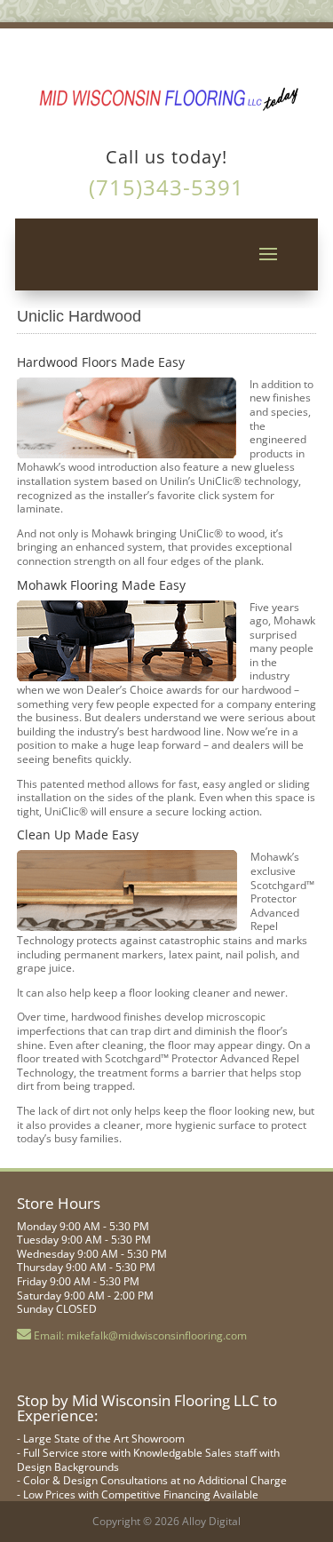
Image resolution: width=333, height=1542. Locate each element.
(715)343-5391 (166, 187)
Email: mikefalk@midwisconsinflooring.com (139, 1335)
